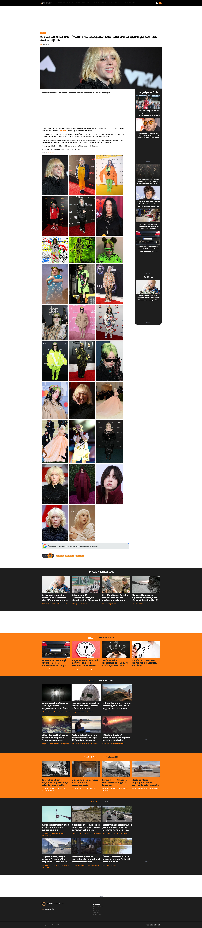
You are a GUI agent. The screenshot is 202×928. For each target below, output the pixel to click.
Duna (104, 865)
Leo (151, 788)
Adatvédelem (96, 912)
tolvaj (74, 865)
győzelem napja (81, 604)
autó (48, 669)
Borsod (104, 788)
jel (45, 669)
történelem (45, 790)
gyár (83, 788)
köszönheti (62, 131)
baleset (63, 833)
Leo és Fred (146, 788)
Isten (73, 744)
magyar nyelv (89, 669)
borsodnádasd (90, 788)
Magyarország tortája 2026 (51, 604)
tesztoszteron (84, 744)
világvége (45, 744)
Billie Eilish (60, 556)
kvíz (43, 669)
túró (62, 604)
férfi (60, 712)
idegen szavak (79, 669)
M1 (121, 833)
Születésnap (69, 556)
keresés (113, 865)
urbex (53, 788)
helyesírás (138, 669)
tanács (51, 744)
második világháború (109, 604)
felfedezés (89, 712)
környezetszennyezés (85, 833)
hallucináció (94, 744)
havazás (140, 604)
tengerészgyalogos (63, 744)
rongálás (156, 788)
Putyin (74, 604)
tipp (55, 744)
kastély (52, 790)
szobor (139, 788)
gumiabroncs (96, 833)
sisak (78, 712)
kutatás (82, 712)
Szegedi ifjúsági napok (52, 833)
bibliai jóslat (114, 744)
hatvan (89, 865)
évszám (107, 669)
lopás (78, 865)
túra (103, 712)
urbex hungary (60, 788)
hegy (107, 712)
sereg (118, 833)
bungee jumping (47, 835)
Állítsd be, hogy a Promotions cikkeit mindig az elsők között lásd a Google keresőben (73, 546)
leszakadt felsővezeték (49, 865)
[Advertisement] (101, 17)
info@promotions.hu (48, 909)
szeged (74, 833)
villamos (60, 865)
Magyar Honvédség (109, 833)
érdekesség (79, 556)
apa (111, 712)
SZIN (43, 833)
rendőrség (95, 865)
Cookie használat (97, 914)
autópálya (126, 833)
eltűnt (108, 865)
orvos (77, 744)
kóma (56, 712)
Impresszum (96, 910)
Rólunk (94, 909)
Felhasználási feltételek (98, 907)
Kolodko (134, 788)
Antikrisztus (122, 744)
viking (74, 712)
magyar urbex (46, 788)
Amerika (134, 604)
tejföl (65, 604)
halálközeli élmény (48, 712)
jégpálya (83, 865)
